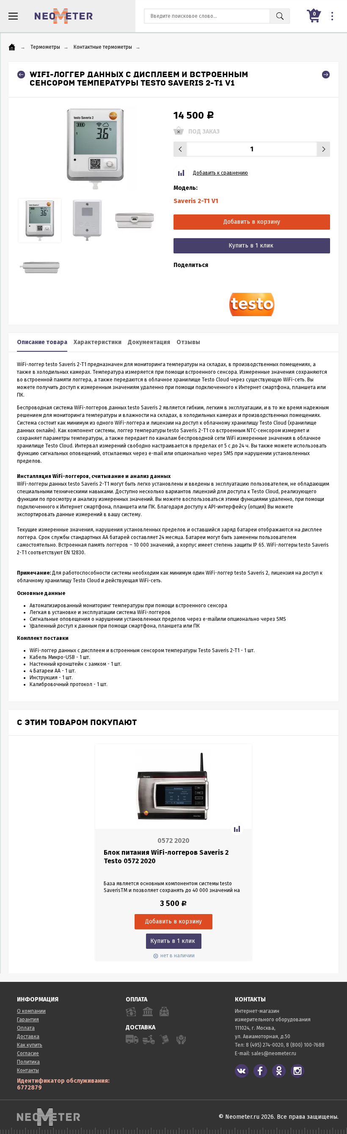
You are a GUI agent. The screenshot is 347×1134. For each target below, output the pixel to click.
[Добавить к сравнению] (237, 829)
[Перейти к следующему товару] (326, 74)
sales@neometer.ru (273, 1053)
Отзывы (188, 342)
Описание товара (42, 342)
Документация (149, 342)
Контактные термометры (103, 47)
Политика (28, 1062)
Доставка (28, 1037)
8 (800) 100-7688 (305, 1045)
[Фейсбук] (260, 1071)
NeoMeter (64, 16)
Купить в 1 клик (251, 245)
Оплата (26, 1028)
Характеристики (97, 342)
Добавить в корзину (251, 221)
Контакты (28, 1070)
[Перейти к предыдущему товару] (21, 74)
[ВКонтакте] (241, 1071)
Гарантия (28, 1020)
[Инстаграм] (297, 1071)
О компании (31, 1011)
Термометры (45, 47)
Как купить (29, 1045)
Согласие (28, 1053)
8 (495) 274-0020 (265, 1045)
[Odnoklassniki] (279, 1071)
